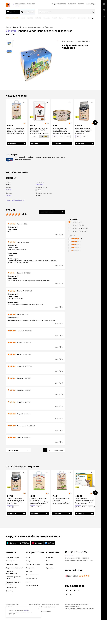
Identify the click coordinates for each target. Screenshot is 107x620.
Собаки (37, 18)
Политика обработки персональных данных (44, 604)
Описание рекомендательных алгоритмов (79, 608)
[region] (50, 18)
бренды (91, 18)
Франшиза (49, 568)
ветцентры (91, 4)
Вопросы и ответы (32, 585)
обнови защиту (12, 18)
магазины (72, 4)
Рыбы (54, 18)
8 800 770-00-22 (76, 552)
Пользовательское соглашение (40, 611)
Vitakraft (11, 30)
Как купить (29, 571)
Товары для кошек (12, 561)
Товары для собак (12, 564)
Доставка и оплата (32, 575)
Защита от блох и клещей (14, 568)
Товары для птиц (11, 587)
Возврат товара (31, 578)
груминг (81, 4)
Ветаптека (71, 18)
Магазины (49, 557)
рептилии (81, 18)
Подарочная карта (12, 557)
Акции (28, 557)
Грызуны (46, 18)
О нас (48, 561)
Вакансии (49, 564)
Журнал (28, 582)
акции (22, 18)
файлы (26, 610)
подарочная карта (59, 4)
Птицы (61, 18)
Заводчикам (30, 568)
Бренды (28, 561)
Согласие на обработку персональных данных (42, 607)
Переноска (39, 184)
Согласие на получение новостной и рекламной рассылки (77, 605)
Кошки (30, 18)
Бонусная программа (33, 564)
